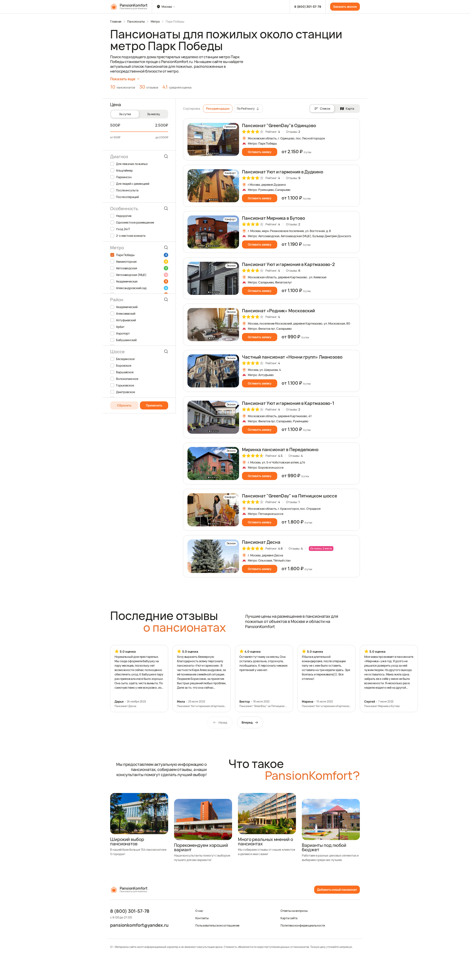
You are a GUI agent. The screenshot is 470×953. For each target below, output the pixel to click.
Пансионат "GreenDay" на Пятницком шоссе (289, 496)
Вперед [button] (247, 722)
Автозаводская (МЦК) (141, 275)
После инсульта (127, 190)
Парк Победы (141, 255)
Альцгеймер (124, 170)
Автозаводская (141, 268)
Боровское (123, 366)
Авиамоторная (141, 262)
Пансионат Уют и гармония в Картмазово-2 (288, 264)
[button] (235, 139)
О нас (199, 911)
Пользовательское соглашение (217, 925)
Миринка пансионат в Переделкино (280, 449)
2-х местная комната (130, 236)
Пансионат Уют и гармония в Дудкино (282, 172)
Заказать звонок (345, 7)
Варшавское (124, 372)
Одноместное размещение (135, 222)
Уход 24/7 (123, 229)
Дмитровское (125, 392)
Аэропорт (123, 333)
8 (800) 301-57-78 (307, 6)
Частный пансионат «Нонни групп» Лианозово (292, 357)
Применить (154, 405)
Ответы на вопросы (294, 911)
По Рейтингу (246, 109)
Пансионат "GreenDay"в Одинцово (279, 125)
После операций (127, 197)
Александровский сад (141, 288)
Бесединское (125, 359)
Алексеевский (125, 314)
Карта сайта (289, 918)
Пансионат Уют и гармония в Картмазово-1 (288, 403)
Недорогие (123, 216)
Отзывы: (293, 132)
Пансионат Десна (261, 542)
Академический (127, 307)
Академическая (141, 281)
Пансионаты (136, 21)
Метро (155, 21)
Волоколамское (127, 379)
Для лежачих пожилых (132, 164)
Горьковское (125, 385)
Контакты (202, 918)
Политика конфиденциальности (303, 925)
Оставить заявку (260, 152)
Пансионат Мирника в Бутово (273, 218)
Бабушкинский (126, 340)
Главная (115, 21)
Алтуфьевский (126, 320)
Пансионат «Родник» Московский (278, 311)
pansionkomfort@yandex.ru (139, 925)
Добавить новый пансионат (337, 890)
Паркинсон (124, 177)
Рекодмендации (217, 109)
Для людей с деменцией (132, 184)
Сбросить (124, 405)
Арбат (120, 327)
